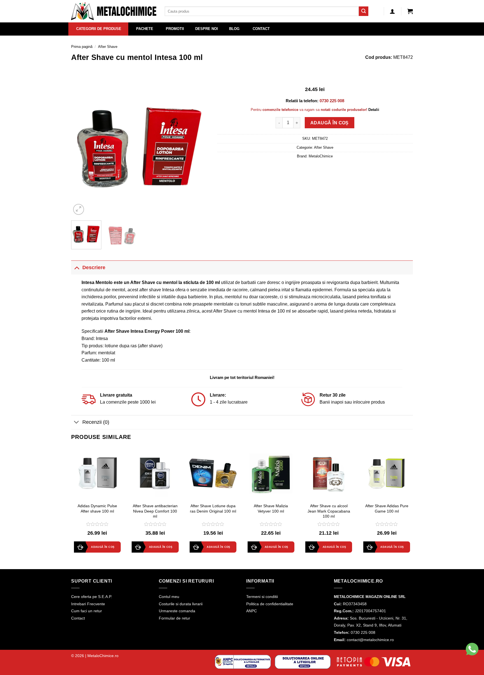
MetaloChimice (321, 156)
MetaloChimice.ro (102, 655)
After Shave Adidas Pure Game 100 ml (386, 508)
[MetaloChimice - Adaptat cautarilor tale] (113, 11)
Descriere (93, 267)
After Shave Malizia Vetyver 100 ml (271, 508)
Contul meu (169, 596)
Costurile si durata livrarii (181, 604)
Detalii (373, 110)
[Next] (199, 147)
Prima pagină (81, 47)
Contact (78, 618)
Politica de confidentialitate (269, 604)
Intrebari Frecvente (88, 604)
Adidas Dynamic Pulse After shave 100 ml (97, 508)
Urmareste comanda (177, 611)
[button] (410, 11)
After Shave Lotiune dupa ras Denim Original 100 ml (213, 508)
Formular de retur (174, 618)
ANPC (251, 611)
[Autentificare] (392, 11)
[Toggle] (76, 267)
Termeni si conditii (262, 596)
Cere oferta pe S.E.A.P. (91, 596)
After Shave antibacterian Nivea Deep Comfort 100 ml (155, 511)
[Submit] (363, 11)
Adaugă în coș (329, 122)
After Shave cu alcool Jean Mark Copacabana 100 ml (329, 511)
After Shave (107, 47)
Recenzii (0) (95, 422)
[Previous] (81, 147)
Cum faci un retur (86, 611)
